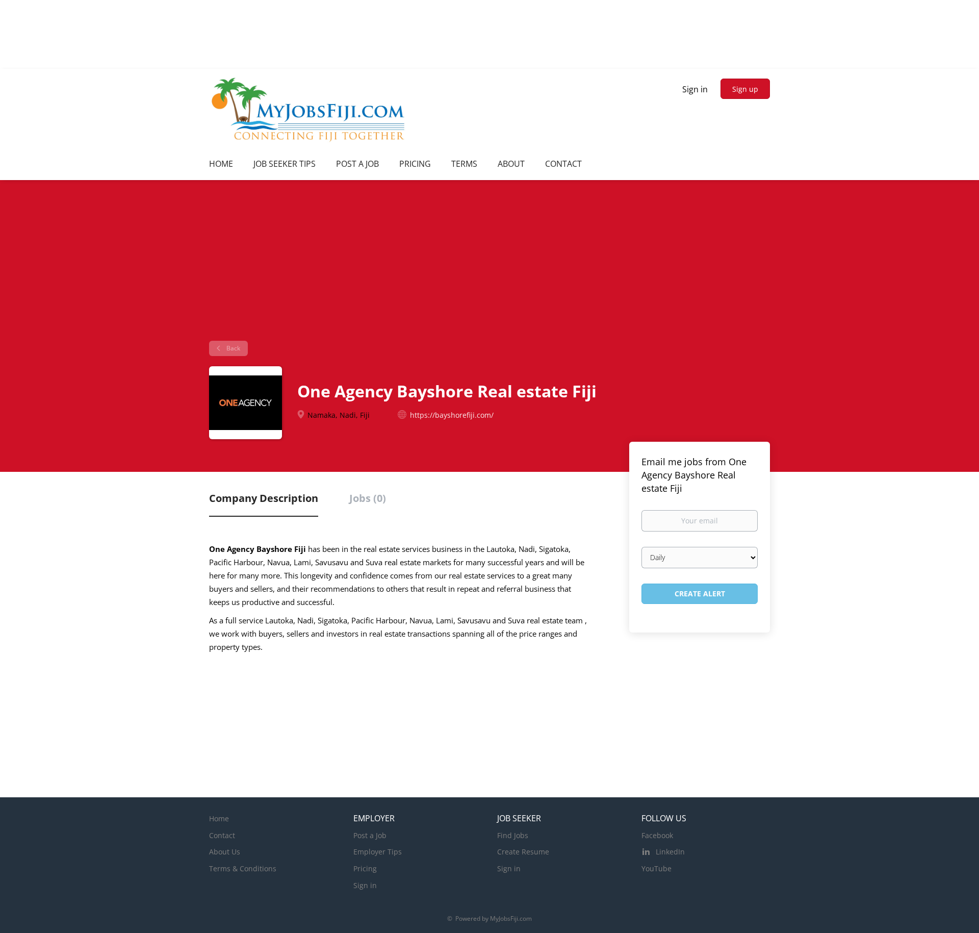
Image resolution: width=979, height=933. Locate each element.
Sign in (695, 89)
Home (219, 818)
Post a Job (370, 835)
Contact (222, 835)
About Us (224, 851)
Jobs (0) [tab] (367, 498)
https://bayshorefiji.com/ (452, 415)
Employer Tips (377, 851)
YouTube (656, 868)
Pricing (365, 868)
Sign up (745, 89)
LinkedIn (670, 851)
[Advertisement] (489, 264)
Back (232, 348)
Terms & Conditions (242, 868)
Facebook (657, 835)
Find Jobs (512, 835)
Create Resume (523, 851)
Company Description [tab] (263, 498)
